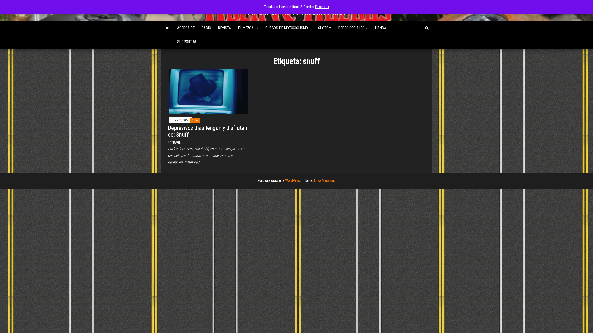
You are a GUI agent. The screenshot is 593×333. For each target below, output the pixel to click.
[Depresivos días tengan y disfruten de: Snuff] (208, 91)
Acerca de (186, 28)
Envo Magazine (325, 180)
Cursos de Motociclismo (287, 28)
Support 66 (187, 42)
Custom (324, 28)
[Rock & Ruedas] (167, 28)
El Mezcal (247, 28)
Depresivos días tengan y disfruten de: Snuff (207, 131)
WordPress (293, 180)
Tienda (380, 28)
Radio (206, 28)
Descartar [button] (322, 7)
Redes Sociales (351, 28)
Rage (177, 142)
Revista (224, 28)
